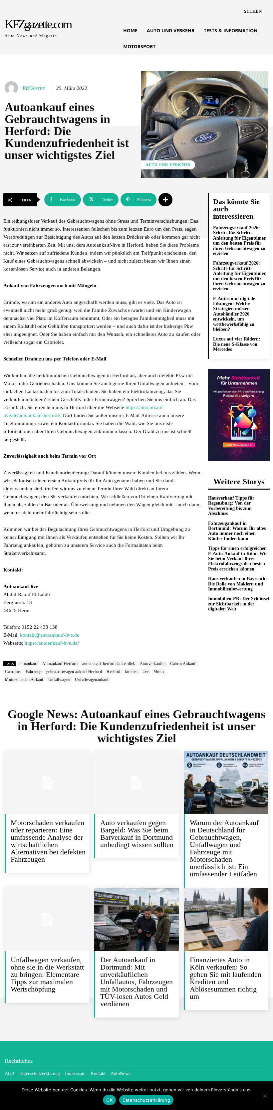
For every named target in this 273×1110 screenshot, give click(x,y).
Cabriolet (13, 671)
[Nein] (264, 1095)
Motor (158, 671)
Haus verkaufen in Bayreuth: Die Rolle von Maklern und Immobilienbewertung (237, 583)
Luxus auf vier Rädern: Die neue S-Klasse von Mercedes (236, 344)
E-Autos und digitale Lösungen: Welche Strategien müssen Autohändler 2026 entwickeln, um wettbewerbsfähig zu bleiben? (234, 314)
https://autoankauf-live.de (51, 643)
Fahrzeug (34, 671)
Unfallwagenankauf (92, 679)
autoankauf (28, 663)
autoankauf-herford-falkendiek (108, 663)
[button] (253, 11)
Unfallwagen (59, 679)
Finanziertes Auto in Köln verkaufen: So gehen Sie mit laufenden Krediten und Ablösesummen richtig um (225, 978)
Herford (114, 671)
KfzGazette (34, 88)
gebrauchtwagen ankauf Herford (74, 671)
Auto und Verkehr (168, 165)
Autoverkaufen (153, 663)
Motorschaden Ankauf (24, 679)
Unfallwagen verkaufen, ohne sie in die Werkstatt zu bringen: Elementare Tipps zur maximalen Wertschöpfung (47, 974)
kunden (131, 671)
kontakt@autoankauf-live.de (49, 635)
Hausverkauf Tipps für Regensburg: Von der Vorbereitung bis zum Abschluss (231, 506)
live (145, 671)
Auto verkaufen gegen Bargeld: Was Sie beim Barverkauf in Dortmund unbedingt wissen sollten (136, 833)
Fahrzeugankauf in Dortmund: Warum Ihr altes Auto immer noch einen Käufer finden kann (237, 531)
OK (109, 1100)
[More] (165, 199)
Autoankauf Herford (60, 663)
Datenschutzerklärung (146, 1100)
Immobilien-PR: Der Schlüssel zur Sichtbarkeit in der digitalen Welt (238, 603)
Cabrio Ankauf (183, 663)
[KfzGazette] (12, 88)
